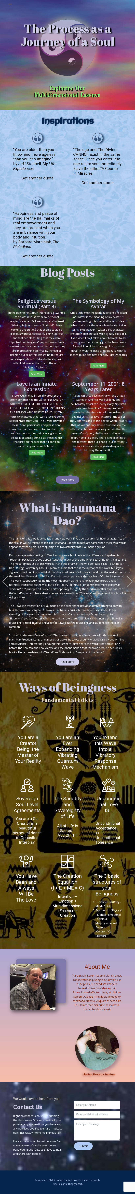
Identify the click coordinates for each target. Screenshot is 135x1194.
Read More (37, 374)
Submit (83, 1143)
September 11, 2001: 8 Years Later (98, 386)
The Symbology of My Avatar (98, 304)
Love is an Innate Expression (36, 386)
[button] (5, 580)
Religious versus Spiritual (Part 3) (36, 304)
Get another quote (37, 178)
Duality (109, 641)
